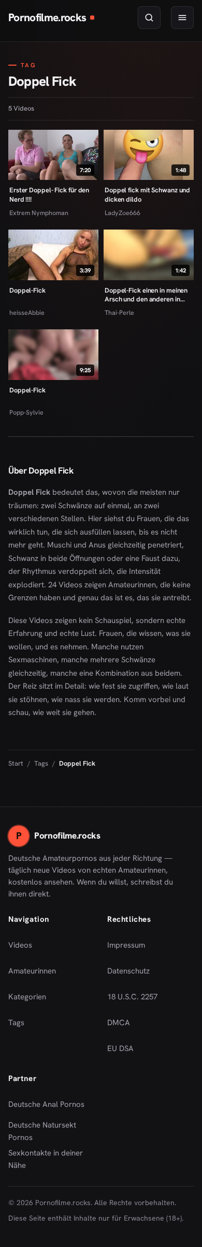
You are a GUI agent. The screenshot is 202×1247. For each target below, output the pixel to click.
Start (15, 763)
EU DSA (120, 1048)
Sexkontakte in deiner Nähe (50, 1159)
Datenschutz (128, 971)
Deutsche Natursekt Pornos (50, 1131)
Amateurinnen (32, 971)
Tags (41, 763)
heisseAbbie (27, 312)
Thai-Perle (119, 312)
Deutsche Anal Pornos (50, 1107)
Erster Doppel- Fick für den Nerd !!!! (49, 195)
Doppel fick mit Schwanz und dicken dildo (147, 195)
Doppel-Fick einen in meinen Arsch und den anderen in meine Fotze (146, 295)
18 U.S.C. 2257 (132, 997)
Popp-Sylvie (26, 412)
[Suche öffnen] (149, 17)
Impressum (126, 945)
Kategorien (27, 997)
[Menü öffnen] (182, 17)
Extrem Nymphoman (38, 212)
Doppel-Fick (27, 290)
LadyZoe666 (122, 212)
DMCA (118, 1022)
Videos (20, 945)
